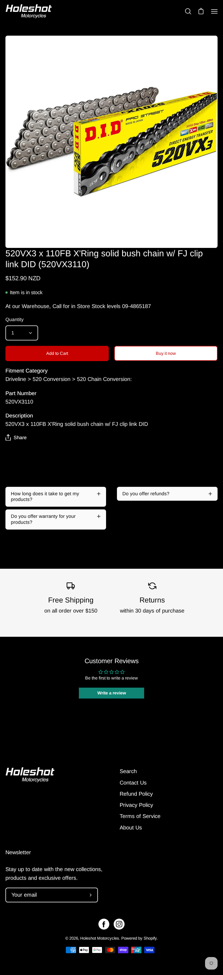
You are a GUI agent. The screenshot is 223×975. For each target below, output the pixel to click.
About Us (131, 828)
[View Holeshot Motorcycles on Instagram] (119, 924)
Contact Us (133, 783)
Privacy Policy (136, 805)
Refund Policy (136, 794)
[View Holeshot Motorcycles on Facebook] (103, 924)
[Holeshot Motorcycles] (28, 11)
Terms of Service (140, 816)
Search (128, 771)
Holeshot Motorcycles (99, 938)
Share (20, 437)
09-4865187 (136, 306)
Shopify (150, 938)
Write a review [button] (111, 693)
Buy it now (166, 353)
